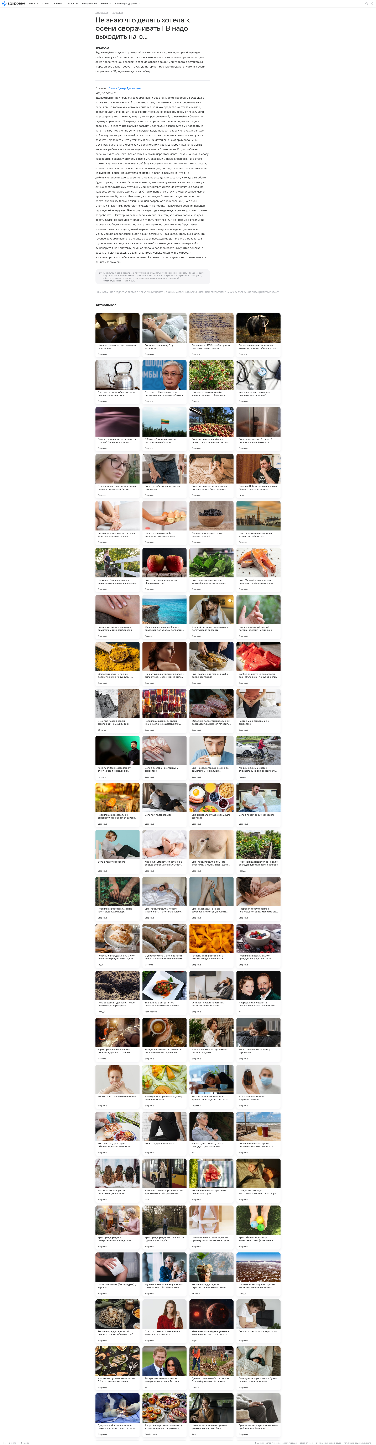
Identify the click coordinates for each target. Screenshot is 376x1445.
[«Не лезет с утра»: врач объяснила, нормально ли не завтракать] (117, 1134)
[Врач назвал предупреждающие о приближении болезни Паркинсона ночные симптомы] (258, 1415)
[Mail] (4, 3)
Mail (4, 1443)
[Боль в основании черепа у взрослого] (258, 1040)
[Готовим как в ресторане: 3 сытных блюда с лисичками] (211, 946)
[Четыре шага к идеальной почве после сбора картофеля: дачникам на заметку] (117, 993)
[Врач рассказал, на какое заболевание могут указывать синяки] (211, 899)
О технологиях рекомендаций (328, 1443)
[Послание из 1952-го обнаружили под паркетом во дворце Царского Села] (211, 335)
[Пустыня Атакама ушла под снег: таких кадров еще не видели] (258, 1274)
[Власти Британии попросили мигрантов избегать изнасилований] (258, 523)
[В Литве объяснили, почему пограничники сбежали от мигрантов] (164, 429)
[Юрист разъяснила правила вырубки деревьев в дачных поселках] (117, 1040)
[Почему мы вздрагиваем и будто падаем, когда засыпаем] (258, 1368)
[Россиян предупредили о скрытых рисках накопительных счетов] (211, 1274)
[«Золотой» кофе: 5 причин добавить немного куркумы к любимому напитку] (117, 664)
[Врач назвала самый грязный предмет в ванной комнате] (258, 429)
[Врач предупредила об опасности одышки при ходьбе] (164, 1228)
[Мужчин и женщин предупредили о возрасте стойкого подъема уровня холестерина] (164, 1274)
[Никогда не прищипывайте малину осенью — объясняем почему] (211, 382)
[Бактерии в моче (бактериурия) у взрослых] (117, 1274)
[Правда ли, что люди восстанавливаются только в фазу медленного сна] (258, 1181)
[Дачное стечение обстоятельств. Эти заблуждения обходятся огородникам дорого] (211, 1368)
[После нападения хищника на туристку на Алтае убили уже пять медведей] (258, 335)
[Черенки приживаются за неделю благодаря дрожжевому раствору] (258, 852)
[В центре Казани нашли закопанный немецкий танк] (117, 711)
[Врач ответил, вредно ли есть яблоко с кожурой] (164, 570)
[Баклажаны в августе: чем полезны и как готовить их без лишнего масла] (164, 993)
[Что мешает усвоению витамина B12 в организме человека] (117, 1368)
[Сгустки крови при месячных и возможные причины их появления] (164, 1321)
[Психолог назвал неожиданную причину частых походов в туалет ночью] (211, 1228)
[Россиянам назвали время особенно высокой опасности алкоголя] (258, 1134)
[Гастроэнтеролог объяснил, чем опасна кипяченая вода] (117, 382)
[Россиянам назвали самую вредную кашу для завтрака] (258, 946)
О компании (14, 1443)
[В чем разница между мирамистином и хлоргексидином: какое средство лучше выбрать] (258, 1087)
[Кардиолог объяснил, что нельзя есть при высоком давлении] (164, 1040)
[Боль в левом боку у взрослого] (258, 805)
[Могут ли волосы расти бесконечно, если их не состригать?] (117, 1181)
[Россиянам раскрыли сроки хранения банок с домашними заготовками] (164, 711)
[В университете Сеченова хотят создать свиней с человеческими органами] (164, 946)
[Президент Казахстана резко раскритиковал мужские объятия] (164, 382)
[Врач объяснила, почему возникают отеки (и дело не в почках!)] (258, 1228)
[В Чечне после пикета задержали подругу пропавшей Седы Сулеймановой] (117, 476)
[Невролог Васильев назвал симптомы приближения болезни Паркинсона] (117, 570)
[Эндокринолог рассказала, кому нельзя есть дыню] (164, 1087)
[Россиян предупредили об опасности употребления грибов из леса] (117, 1321)
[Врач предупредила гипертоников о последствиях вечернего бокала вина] (117, 1228)
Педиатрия (118, 12)
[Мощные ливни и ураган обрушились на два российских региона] (258, 758)
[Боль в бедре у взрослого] (164, 1134)
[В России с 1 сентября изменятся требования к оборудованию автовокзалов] (164, 1181)
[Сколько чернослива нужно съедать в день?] (211, 523)
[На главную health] (15, 3)
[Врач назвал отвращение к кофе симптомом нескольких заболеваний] (211, 758)
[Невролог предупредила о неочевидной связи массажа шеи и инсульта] (258, 899)
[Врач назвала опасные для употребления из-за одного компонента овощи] (211, 570)
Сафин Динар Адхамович (125, 88)
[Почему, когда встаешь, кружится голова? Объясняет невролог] (117, 429)
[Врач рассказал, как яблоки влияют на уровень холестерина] (211, 429)
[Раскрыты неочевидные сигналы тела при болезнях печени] (117, 523)
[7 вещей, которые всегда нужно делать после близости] (211, 617)
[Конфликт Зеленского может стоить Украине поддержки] (117, 758)
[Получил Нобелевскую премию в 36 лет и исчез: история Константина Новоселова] (258, 476)
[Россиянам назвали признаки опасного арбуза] (211, 1181)
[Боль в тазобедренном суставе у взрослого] (164, 476)
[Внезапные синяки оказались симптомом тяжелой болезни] (117, 617)
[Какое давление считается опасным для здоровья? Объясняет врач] (258, 382)
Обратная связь (306, 1443)
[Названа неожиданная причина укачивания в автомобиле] (211, 1415)
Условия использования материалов (281, 1443)
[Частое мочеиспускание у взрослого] (258, 711)
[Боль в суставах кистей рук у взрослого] (164, 758)
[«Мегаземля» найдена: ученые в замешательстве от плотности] (211, 1321)
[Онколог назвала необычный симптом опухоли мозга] (211, 993)
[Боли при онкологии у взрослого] (258, 1321)
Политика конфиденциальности (357, 1443)
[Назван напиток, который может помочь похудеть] (211, 1040)
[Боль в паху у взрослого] (117, 852)
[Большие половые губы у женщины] (164, 335)
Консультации (101, 12)
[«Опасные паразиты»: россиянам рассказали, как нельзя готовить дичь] (211, 711)
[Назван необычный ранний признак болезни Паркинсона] (258, 617)
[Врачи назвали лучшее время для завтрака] (211, 805)
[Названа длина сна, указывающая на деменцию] (117, 335)
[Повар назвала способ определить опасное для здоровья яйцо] (164, 523)
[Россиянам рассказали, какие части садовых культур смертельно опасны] (117, 899)
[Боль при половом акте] (164, 805)
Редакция (259, 1443)
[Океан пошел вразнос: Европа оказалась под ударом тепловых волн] (164, 617)
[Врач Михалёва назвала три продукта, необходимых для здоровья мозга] (258, 570)
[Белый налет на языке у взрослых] (117, 1087)
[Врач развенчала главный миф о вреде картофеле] (211, 664)
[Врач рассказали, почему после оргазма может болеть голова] (211, 476)
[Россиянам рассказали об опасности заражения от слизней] (117, 805)
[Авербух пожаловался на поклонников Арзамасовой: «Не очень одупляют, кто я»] (258, 993)
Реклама (25, 1443)
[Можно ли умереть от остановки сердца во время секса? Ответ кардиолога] (164, 852)
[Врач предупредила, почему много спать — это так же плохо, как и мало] (164, 899)
